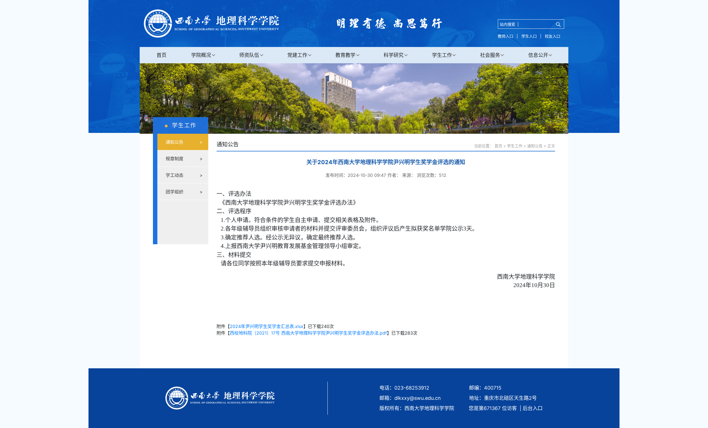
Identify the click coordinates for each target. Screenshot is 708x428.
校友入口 (552, 36)
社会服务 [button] (490, 55)
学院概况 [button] (201, 55)
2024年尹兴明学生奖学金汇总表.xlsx (266, 326)
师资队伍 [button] (249, 55)
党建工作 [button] (297, 55)
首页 (161, 55)
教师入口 (505, 36)
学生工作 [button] (442, 55)
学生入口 (529, 36)
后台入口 (533, 408)
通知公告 (535, 145)
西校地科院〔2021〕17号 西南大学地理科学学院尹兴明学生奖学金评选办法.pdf (308, 333)
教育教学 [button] (345, 55)
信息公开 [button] (538, 55)
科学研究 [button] (394, 55)
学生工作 (514, 145)
